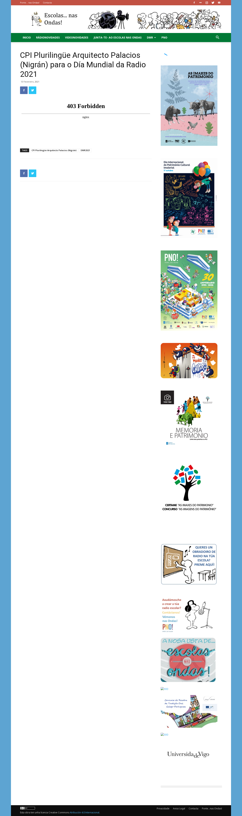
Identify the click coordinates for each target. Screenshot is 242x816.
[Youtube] (219, 2)
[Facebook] (194, 2)
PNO (164, 37)
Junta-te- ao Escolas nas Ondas (118, 37)
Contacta (47, 2)
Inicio (27, 37)
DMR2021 (85, 150)
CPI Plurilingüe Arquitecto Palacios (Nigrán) (54, 150)
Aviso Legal (179, 808)
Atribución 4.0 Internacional (84, 812)
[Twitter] (213, 2)
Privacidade (163, 808)
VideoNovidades (76, 37)
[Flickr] (200, 2)
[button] (217, 38)
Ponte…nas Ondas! (212, 808)
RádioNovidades (48, 37)
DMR (150, 37)
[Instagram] (206, 2)
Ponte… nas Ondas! (29, 2)
